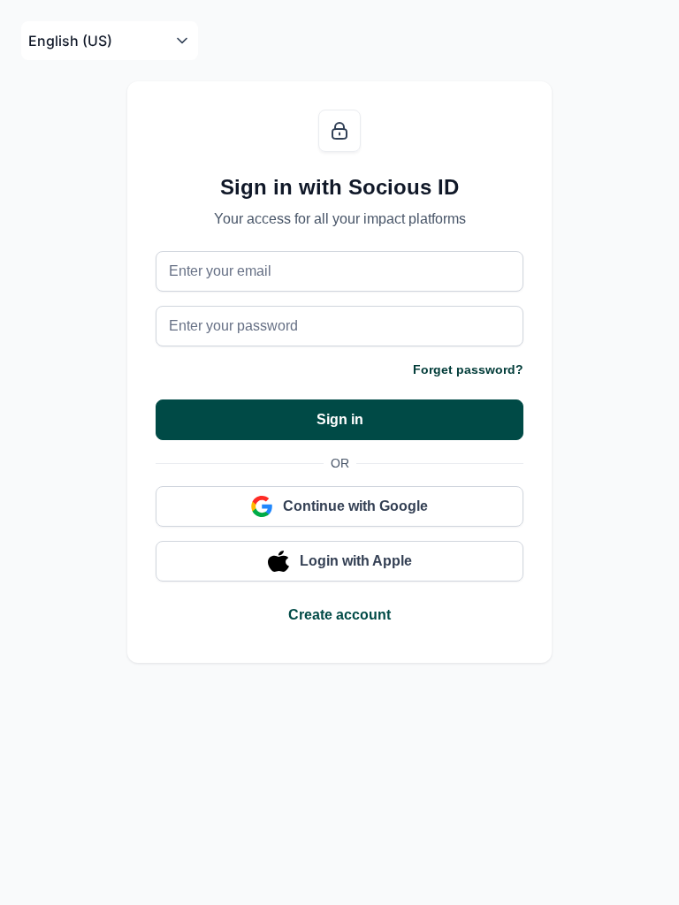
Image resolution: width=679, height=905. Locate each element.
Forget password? (468, 369)
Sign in (340, 419)
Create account (339, 614)
